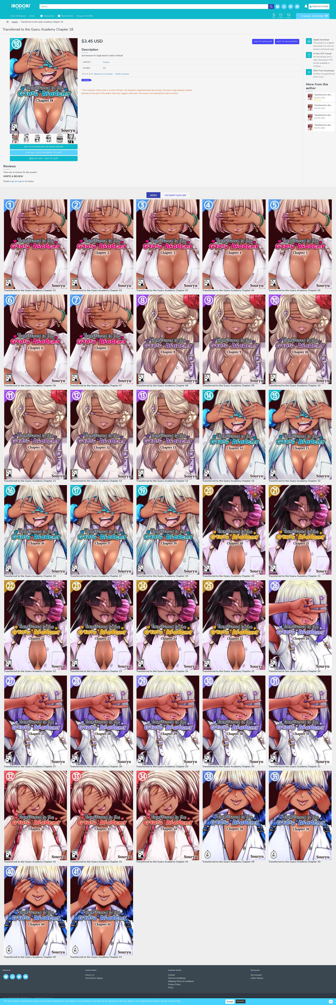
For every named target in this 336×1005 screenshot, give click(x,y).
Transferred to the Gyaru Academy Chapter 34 (162, 861)
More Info (240, 1001)
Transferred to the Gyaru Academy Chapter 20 (228, 576)
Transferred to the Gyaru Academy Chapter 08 (162, 385)
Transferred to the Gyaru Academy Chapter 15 (294, 480)
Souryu (106, 62)
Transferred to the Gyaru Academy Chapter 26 (294, 671)
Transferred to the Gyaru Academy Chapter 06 (30, 385)
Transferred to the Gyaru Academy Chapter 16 (30, 576)
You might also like (175, 195)
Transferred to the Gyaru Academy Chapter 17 (96, 576)
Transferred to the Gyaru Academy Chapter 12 (96, 480)
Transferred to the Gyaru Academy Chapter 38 (228, 861)
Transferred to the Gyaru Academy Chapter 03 (324, 115)
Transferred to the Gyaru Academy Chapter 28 (96, 766)
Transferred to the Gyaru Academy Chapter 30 (228, 766)
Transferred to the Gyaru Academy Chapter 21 (294, 576)
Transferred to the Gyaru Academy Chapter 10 (294, 385)
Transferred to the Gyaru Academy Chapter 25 (228, 671)
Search (15, 21)
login (12, 181)
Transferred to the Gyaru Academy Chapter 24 (162, 671)
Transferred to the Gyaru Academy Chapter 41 (96, 957)
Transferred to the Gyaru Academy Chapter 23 (96, 671)
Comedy (86, 80)
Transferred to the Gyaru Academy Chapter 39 (294, 861)
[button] (11, 139)
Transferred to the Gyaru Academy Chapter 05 (294, 290)
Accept (230, 1001)
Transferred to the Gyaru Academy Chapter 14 (228, 480)
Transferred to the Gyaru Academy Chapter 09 (228, 385)
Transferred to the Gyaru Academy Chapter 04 (324, 125)
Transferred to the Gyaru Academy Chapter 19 (162, 576)
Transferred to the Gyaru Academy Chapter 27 (30, 766)
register (21, 181)
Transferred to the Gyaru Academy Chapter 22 (30, 671)
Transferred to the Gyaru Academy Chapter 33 (96, 861)
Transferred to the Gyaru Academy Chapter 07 (96, 385)
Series (153, 195)
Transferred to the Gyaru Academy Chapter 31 (294, 766)
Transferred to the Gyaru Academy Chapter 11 (30, 480)
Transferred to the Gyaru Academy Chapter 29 (162, 766)
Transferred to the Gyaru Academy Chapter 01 (324, 94)
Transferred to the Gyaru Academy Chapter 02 (324, 105)
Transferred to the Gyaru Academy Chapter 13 (162, 480)
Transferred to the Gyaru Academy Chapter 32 (30, 861)
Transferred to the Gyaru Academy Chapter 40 (30, 957)
